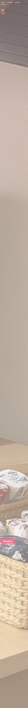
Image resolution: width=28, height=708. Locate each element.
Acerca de (9, 2)
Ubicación (17, 2)
